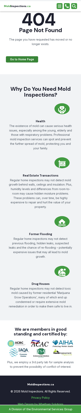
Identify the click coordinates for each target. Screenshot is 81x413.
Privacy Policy (40, 397)
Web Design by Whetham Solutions (40, 404)
